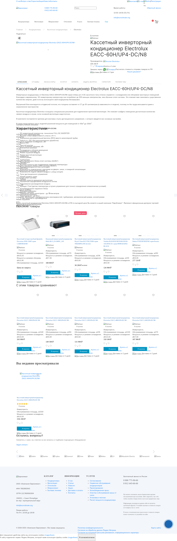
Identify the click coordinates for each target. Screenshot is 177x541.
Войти (148, 1)
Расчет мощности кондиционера (103, 500)
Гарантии (35, 1)
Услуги (79, 22)
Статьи (71, 483)
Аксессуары (49, 82)
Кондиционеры (23, 22)
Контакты (53, 1)
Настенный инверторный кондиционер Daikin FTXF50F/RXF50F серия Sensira (145, 240)
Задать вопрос (90, 82)
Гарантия (106, 82)
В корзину (100, 66)
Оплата (75, 82)
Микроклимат (53, 22)
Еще (106, 22)
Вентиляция (38, 22)
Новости (46, 1)
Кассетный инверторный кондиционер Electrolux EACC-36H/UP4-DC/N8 (30, 319)
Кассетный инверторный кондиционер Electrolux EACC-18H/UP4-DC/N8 (59, 319)
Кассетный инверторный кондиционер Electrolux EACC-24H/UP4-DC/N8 (145, 319)
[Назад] (2, 195)
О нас (18, 1)
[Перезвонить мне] (168, 524)
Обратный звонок (154, 8)
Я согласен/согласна (86, 537)
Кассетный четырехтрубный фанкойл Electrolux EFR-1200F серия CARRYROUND (29, 241)
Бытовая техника (93, 22)
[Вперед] (175, 195)
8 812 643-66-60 (51, 10)
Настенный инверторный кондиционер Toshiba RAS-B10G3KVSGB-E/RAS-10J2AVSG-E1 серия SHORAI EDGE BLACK (117, 242)
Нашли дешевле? (134, 72)
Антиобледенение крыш (99, 490)
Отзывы (35, 82)
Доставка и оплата (75, 490)
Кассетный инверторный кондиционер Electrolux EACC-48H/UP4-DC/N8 (117, 319)
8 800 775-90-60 (51, 8)
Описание (22, 82)
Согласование (95, 481)
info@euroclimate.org (122, 18)
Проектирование (96, 488)
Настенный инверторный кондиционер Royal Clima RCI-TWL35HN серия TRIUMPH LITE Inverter (88, 241)
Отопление (68, 22)
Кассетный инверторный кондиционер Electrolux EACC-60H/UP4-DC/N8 (30, 399)
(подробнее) (49, 535)
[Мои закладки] (138, 22)
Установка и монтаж (98, 498)
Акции (41, 1)
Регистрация (156, 1)
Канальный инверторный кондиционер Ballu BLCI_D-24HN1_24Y (59, 240)
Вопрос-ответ (26, 1)
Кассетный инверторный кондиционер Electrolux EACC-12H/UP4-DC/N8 (88, 319)
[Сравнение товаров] (144, 22)
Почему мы (120, 82)
